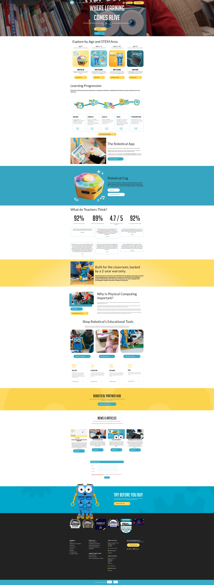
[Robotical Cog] (80, 58)
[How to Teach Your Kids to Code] (97, 434)
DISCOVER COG (79, 77)
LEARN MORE (77, 128)
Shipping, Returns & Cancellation (75, 543)
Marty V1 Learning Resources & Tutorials (96, 558)
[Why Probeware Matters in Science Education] (135, 434)
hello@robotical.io (112, 550)
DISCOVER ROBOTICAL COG (77, 313)
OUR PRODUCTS (85, 2)
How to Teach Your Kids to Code (98, 439)
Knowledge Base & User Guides (94, 543)
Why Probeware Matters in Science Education (135, 439)
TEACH (90, 2)
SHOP (102, 2)
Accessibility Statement (74, 553)
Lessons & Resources (92, 554)
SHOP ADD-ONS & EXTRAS (130, 356)
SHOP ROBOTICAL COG (105, 356)
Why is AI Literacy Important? (116, 439)
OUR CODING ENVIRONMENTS (105, 134)
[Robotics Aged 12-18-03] (82, 273)
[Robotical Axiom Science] (135, 58)
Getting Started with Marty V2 (94, 545)
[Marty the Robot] (82, 341)
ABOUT (80, 2)
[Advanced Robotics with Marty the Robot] (117, 58)
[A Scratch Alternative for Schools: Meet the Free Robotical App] (78, 434)
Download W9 (91, 548)
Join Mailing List (133, 545)
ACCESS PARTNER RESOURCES (105, 404)
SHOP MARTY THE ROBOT (80, 356)
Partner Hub (72, 548)
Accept (109, 581)
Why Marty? (72, 550)
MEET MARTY (96, 77)
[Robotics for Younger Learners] (99, 58)
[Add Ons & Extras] (132, 341)
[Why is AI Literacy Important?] (116, 434)
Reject (115, 581)
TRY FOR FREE (98, 28)
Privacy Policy (72, 545)
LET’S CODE (94, 2)
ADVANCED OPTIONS (115, 77)
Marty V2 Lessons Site (93, 556)
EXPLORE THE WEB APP (113, 158)
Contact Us (110, 552)
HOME (77, 2)
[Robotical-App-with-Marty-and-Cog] (88, 151)
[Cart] (124, 3)
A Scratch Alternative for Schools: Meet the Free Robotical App (79, 440)
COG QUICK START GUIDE (114, 194)
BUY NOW (97, 33)
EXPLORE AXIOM (133, 77)
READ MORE (77, 450)
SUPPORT (98, 2)
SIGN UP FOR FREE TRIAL (120, 503)
